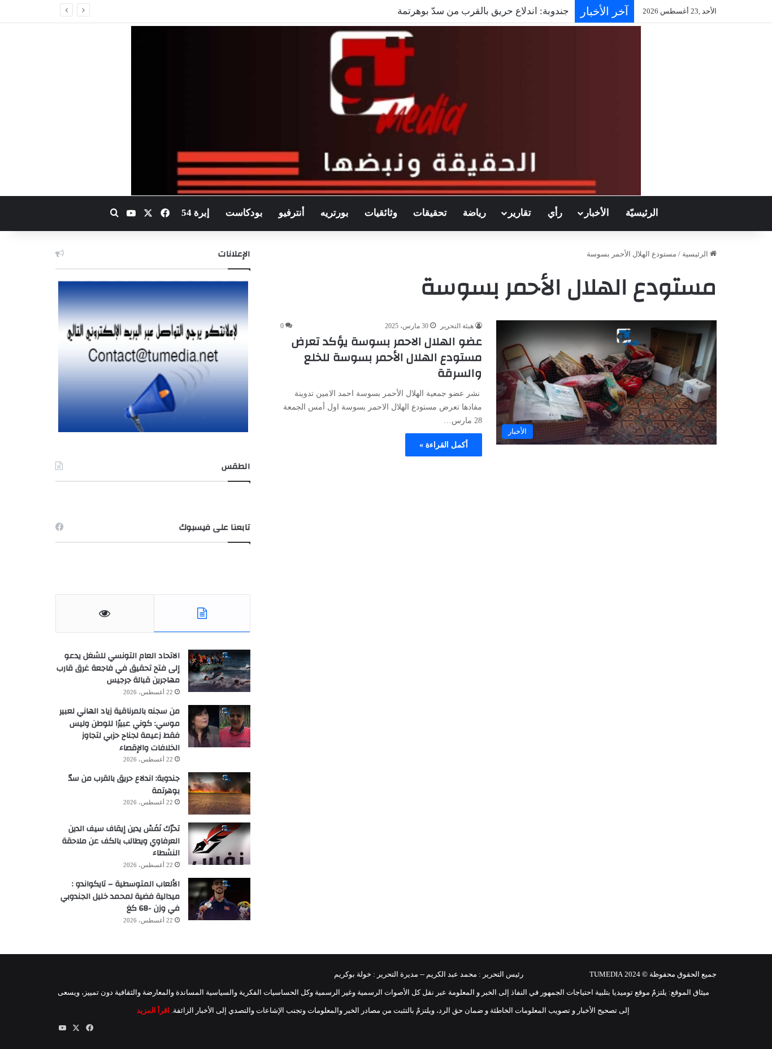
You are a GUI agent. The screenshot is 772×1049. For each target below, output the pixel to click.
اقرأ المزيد (153, 1010)
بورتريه (334, 212)
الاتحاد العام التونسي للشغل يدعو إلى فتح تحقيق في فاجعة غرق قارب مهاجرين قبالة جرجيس (118, 667)
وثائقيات (381, 212)
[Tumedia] (385, 110)
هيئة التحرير (457, 326)
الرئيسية (696, 254)
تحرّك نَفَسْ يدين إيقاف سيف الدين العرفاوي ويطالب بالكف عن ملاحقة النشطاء (121, 840)
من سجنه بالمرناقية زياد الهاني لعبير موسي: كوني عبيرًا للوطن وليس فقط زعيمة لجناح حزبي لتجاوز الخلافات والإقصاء (119, 729)
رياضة (474, 212)
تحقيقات (430, 212)
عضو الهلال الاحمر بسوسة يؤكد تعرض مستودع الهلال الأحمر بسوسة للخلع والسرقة (387, 357)
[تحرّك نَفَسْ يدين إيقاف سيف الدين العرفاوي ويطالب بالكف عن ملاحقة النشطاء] (219, 843)
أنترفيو (292, 212)
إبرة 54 (195, 212)
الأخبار (596, 212)
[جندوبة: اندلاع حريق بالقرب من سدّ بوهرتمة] (219, 793)
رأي (555, 212)
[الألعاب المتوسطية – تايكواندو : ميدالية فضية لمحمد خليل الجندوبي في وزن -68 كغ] (219, 899)
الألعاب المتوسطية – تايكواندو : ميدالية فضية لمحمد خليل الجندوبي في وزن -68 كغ (120, 896)
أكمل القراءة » (443, 445)
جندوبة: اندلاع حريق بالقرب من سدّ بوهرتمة (483, 11)
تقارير (519, 212)
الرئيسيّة (642, 212)
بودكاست (244, 212)
